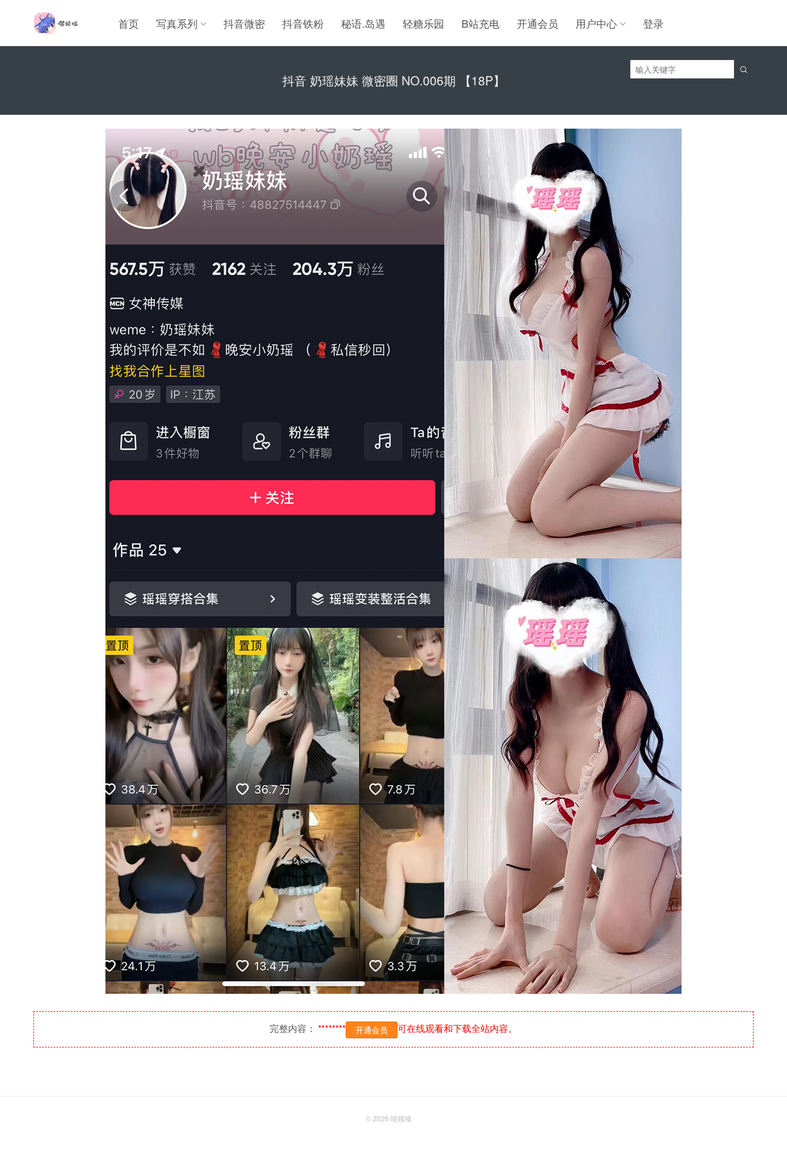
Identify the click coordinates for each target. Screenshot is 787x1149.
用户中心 (596, 23)
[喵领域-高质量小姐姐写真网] (55, 23)
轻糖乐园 (423, 23)
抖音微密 (244, 23)
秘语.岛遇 (363, 23)
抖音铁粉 (303, 23)
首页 (128, 23)
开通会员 (537, 23)
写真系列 (177, 23)
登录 (653, 23)
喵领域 (401, 1118)
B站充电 (480, 23)
